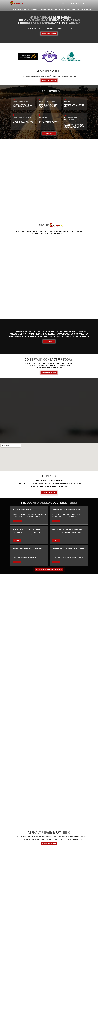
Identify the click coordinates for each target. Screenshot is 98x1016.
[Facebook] (71, 4)
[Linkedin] (76, 4)
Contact (82, 9)
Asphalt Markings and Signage (31, 9)
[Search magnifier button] (63, 3)
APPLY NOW (88, 9)
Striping (61, 9)
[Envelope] (83, 4)
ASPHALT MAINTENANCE (17, 9)
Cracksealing (75, 9)
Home (9, 9)
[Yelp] (81, 4)
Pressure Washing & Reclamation (49, 9)
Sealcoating (67, 9)
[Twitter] (74, 4)
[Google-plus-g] (78, 4)
